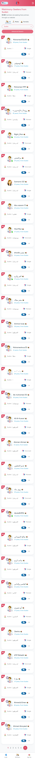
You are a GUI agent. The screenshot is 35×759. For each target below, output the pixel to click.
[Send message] (23, 54)
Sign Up (29, 757)
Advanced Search (17, 31)
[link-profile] (17, 40)
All (10, 22)
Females (26, 22)
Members (17, 757)
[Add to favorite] (29, 54)
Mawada (17, 3)
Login (5, 757)
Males (17, 22)
